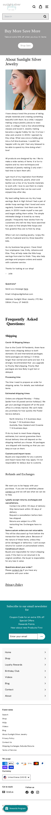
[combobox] (25, 17)
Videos (5, 726)
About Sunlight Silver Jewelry (14, 734)
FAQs (4, 722)
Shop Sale (25, 45)
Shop (4, 718)
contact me (17, 570)
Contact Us (7, 742)
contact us (10, 491)
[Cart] (40, 7)
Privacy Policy (14, 584)
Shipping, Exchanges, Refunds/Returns (18, 746)
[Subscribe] (41, 636)
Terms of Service (9, 750)
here (26, 289)
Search (5, 715)
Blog (4, 730)
